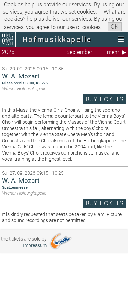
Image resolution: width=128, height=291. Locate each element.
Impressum (35, 245)
